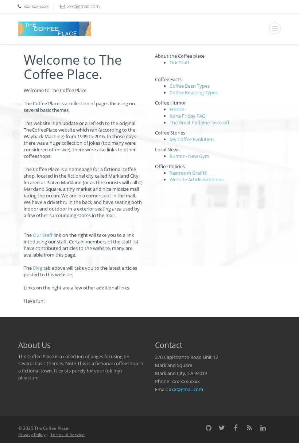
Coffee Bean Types (190, 86)
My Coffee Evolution (192, 139)
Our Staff (43, 235)
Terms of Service (67, 434)
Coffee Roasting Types (194, 92)
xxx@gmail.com (186, 389)
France (177, 109)
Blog (37, 268)
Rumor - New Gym (189, 156)
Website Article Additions (197, 179)
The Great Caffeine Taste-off (199, 122)
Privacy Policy (32, 434)
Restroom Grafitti (188, 173)
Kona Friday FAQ (188, 116)
